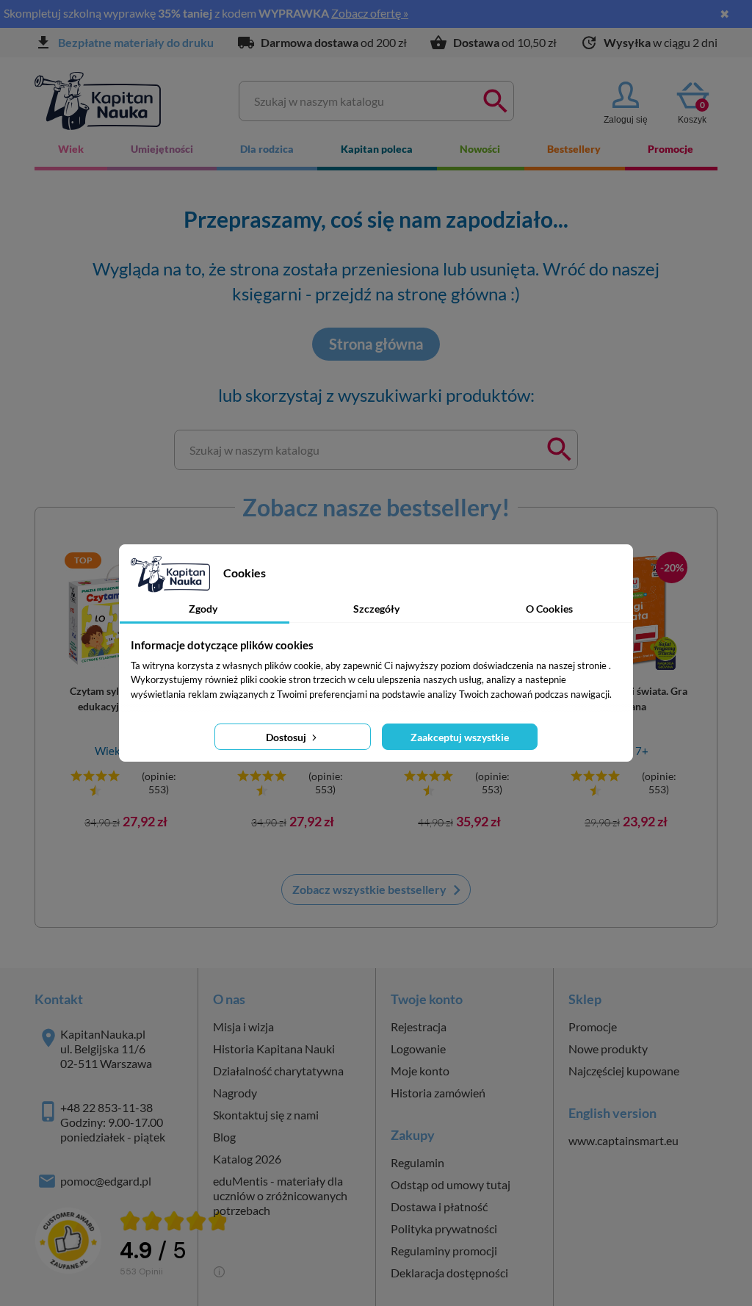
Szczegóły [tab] (376, 608)
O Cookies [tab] (549, 608)
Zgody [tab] (203, 608)
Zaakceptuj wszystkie (460, 737)
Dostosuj (287, 737)
